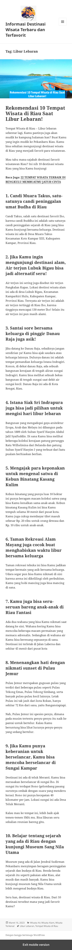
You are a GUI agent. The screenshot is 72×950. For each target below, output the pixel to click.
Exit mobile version (36, 944)
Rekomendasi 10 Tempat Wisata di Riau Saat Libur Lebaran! (35, 113)
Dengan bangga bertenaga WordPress (25, 935)
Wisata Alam (47, 922)
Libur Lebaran (27, 926)
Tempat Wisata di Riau (46, 926)
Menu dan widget (62, 25)
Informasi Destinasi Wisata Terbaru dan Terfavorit (26, 29)
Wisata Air (35, 922)
